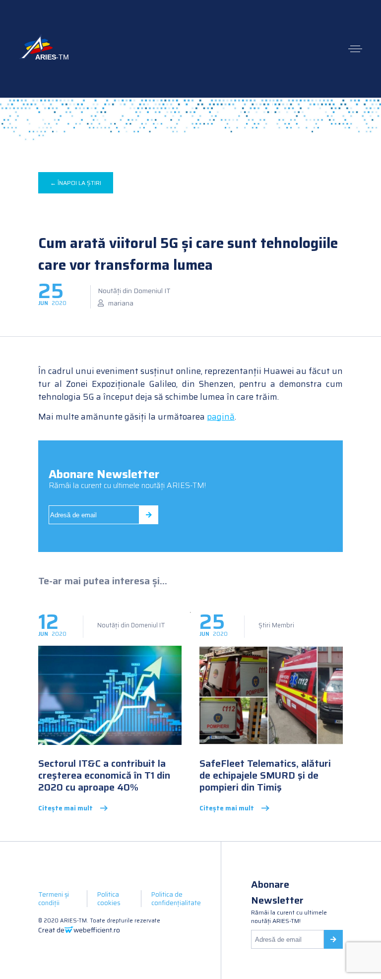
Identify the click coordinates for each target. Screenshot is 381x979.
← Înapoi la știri (75, 182)
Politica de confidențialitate (176, 898)
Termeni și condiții (53, 898)
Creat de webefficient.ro (79, 929)
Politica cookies (109, 898)
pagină (221, 416)
